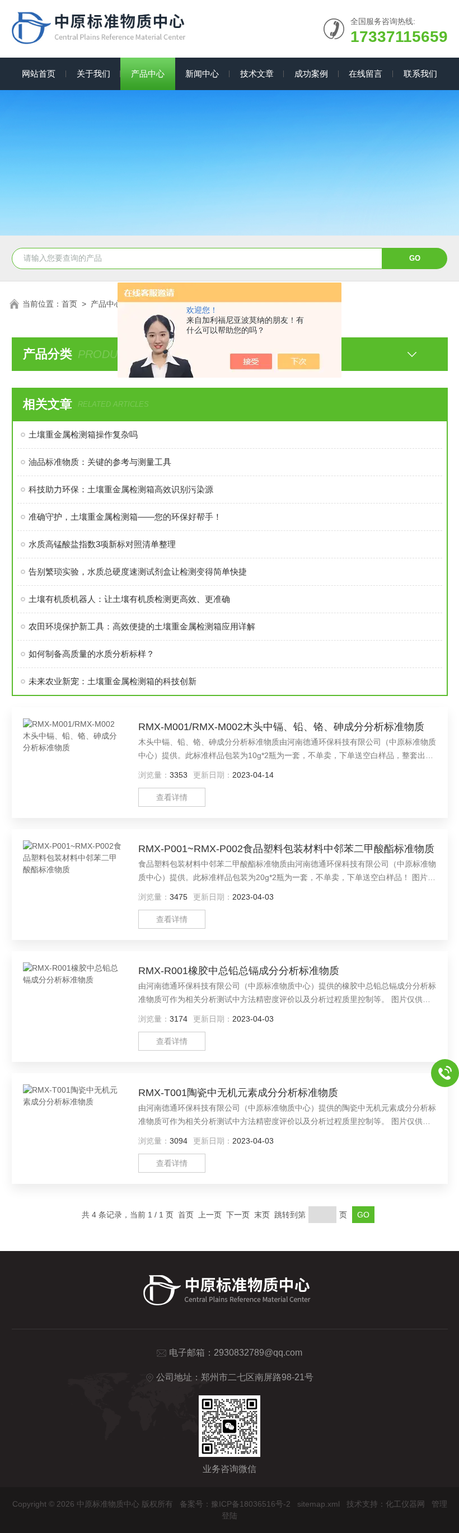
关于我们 (93, 73)
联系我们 (420, 73)
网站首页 (38, 73)
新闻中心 (202, 73)
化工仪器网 (405, 1503)
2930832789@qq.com (258, 1352)
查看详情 (172, 797)
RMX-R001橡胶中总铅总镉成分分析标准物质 (238, 970)
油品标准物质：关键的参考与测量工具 (100, 462)
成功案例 (311, 73)
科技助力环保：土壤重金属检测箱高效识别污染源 (121, 489)
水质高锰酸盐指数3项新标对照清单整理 (102, 544)
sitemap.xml (318, 1503)
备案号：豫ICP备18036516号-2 (235, 1503)
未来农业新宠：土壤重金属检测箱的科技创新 (112, 681)
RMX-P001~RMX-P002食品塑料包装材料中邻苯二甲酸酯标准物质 (286, 848)
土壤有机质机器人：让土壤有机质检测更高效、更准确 (129, 599)
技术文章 (257, 73)
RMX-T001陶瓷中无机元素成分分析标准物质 (238, 1092)
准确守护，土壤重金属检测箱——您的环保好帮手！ (125, 516)
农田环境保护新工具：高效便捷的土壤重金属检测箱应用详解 (142, 626)
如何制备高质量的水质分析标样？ (91, 654)
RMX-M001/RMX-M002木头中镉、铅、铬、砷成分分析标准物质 (281, 726)
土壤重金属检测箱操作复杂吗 (83, 434)
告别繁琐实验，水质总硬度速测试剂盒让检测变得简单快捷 (138, 571)
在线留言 (365, 73)
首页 (69, 303)
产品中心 (148, 73)
